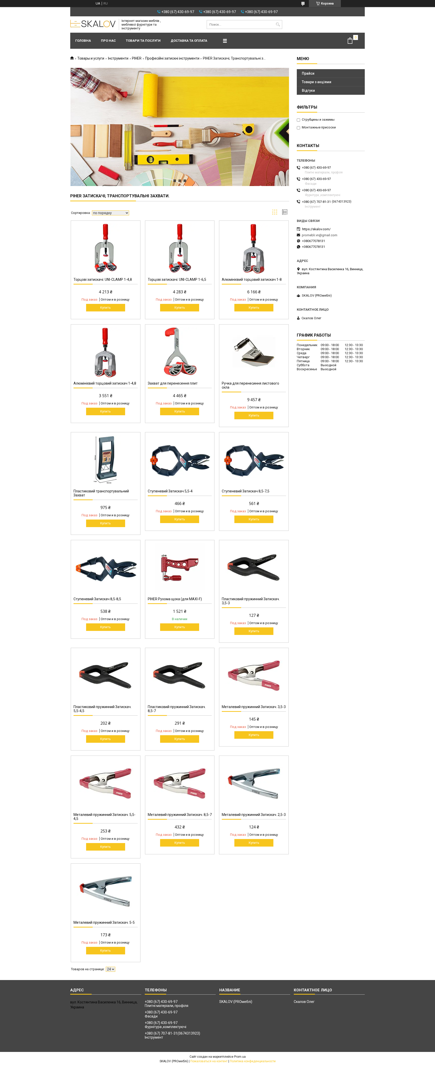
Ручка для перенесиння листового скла (250, 385)
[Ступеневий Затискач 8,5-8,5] (106, 568)
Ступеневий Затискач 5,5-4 (170, 491)
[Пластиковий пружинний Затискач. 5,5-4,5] (106, 676)
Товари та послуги (143, 40)
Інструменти (118, 58)
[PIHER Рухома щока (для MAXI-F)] (180, 568)
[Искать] (277, 24)
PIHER (136, 58)
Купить (105, 307)
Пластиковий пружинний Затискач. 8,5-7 (177, 709)
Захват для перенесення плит (173, 383)
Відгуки (308, 90)
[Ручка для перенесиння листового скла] (254, 352)
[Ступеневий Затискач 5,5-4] (180, 460)
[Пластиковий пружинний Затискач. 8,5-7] (180, 676)
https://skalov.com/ (316, 229)
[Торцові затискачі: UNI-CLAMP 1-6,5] (180, 248)
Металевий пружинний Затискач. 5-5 (104, 922)
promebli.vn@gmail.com (319, 235)
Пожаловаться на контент (209, 1061)
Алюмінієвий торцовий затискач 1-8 (252, 279)
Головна (83, 40)
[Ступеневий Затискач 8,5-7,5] (254, 460)
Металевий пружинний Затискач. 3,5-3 (254, 707)
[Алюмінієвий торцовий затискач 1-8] (254, 248)
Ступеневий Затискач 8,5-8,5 (97, 599)
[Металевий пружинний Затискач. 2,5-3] (254, 783)
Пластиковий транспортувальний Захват (101, 493)
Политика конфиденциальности (253, 1061)
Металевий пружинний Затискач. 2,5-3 (254, 815)
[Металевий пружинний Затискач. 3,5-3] (254, 676)
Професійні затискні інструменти (172, 58)
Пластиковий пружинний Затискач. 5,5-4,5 (102, 709)
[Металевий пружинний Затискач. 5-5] (106, 891)
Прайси (308, 73)
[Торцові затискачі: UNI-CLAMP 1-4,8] (106, 248)
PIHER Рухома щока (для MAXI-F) (175, 599)
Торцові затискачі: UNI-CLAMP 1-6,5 (177, 279)
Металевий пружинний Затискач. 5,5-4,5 (104, 817)
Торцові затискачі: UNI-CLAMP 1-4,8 (103, 279)
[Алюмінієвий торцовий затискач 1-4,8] (106, 352)
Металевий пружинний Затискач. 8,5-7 (180, 815)
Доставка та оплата (189, 40)
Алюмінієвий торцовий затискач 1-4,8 (105, 383)
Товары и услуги (90, 58)
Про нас (108, 40)
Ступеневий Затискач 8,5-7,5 (245, 491)
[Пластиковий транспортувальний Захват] (106, 460)
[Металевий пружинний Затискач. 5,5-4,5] (106, 783)
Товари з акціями (316, 82)
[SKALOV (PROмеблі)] (93, 24)
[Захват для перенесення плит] (180, 352)
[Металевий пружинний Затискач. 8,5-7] (180, 783)
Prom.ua (240, 1056)
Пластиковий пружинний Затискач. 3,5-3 (251, 601)
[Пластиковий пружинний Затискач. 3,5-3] (254, 568)
